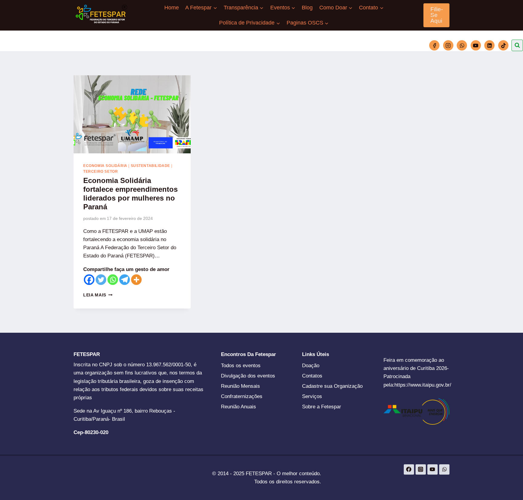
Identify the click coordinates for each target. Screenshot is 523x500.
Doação (310, 365)
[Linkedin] (489, 45)
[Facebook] (434, 45)
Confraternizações (241, 396)
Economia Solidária (105, 166)
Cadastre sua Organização (332, 386)
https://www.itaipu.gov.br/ (422, 385)
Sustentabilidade (150, 166)
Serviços (312, 396)
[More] (136, 279)
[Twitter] (101, 279)
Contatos (312, 376)
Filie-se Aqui (436, 15)
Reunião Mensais (240, 386)
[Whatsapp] (112, 279)
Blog (307, 8)
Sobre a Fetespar (321, 407)
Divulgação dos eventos (248, 376)
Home (171, 8)
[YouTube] (476, 45)
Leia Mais (98, 295)
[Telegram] (124, 279)
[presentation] (132, 114)
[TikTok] (503, 45)
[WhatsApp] (462, 45)
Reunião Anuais (238, 407)
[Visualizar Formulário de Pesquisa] (517, 45)
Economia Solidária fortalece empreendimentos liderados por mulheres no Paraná (130, 193)
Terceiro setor (100, 171)
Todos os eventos (241, 365)
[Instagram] (448, 45)
